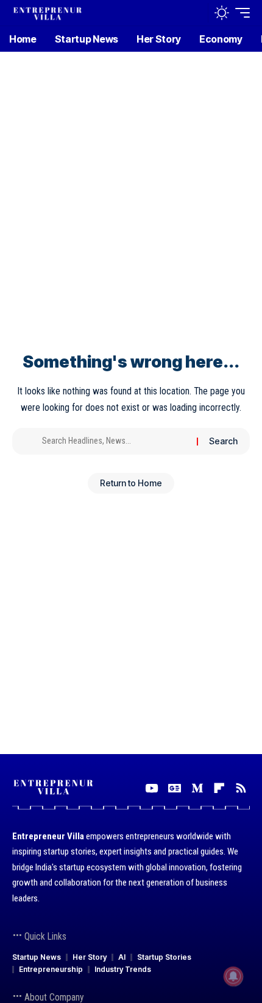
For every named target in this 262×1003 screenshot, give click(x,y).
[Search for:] (115, 441)
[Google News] (174, 788)
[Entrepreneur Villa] (47, 12)
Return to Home (131, 483)
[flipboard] (219, 788)
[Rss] (241, 788)
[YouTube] (151, 788)
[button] (196, 13)
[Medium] (197, 788)
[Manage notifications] (233, 976)
